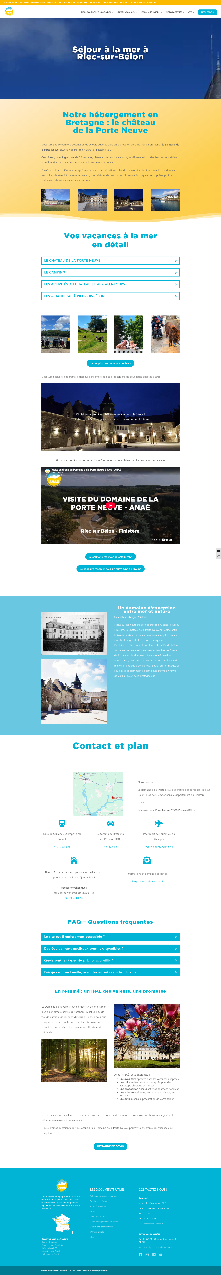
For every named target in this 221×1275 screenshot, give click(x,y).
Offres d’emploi (97, 1232)
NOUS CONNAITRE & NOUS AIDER (96, 12)
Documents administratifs (101, 1226)
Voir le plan (110, 846)
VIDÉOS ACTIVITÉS (174, 12)
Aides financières (98, 1206)
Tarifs (92, 1211)
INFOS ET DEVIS (207, 12)
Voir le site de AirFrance (159, 846)
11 (121, 443)
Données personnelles (99, 1270)
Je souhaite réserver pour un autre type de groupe (110, 569)
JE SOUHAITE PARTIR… (150, 12)
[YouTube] (160, 1253)
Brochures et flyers (98, 1201)
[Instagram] (147, 1253)
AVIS (190, 12)
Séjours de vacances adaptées (103, 1196)
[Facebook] (140, 1253)
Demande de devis (98, 1216)
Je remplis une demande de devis (110, 363)
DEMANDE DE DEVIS (110, 1146)
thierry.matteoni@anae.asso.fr (147, 881)
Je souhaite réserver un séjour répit (110, 557)
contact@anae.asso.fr (153, 1223)
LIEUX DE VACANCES (126, 12)
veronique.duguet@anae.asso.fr (158, 1247)
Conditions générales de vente (104, 1221)
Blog (92, 1237)
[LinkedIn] (154, 1253)
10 (119, 443)
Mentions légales (83, 1270)
